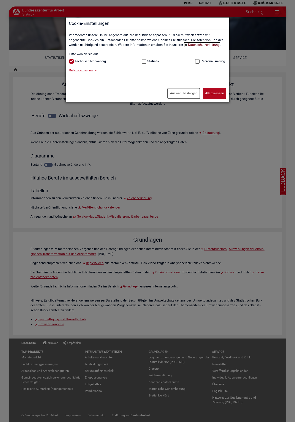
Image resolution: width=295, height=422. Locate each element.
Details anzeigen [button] (81, 70)
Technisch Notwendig (90, 61)
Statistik (153, 61)
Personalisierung (213, 61)
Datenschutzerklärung (203, 45)
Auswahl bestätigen (183, 93)
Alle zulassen (214, 93)
